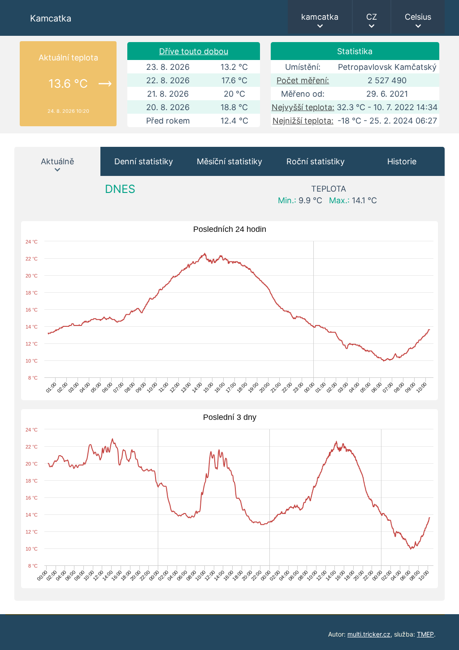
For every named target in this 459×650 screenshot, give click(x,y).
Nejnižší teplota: (303, 120)
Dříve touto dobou (193, 51)
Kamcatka (50, 18)
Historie (401, 161)
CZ (371, 16)
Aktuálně (57, 161)
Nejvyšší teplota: (303, 107)
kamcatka (319, 16)
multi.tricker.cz (368, 634)
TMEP (425, 634)
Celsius (418, 16)
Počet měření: (303, 80)
